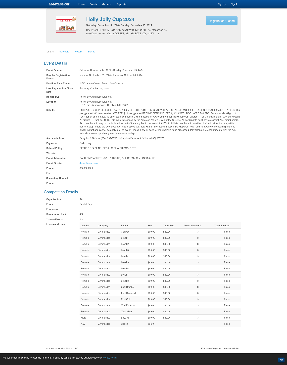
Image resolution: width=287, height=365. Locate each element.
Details (50, 51)
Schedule (64, 51)
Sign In (234, 4)
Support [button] (121, 4)
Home (81, 4)
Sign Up (222, 4)
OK (281, 360)
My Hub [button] (106, 4)
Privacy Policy (109, 357)
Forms (91, 51)
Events (93, 4)
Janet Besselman (89, 163)
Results (79, 51)
